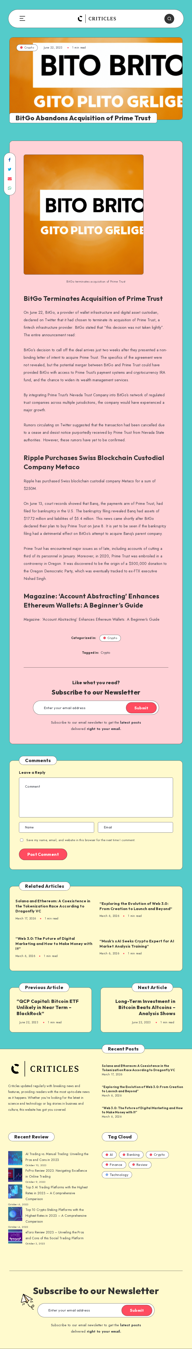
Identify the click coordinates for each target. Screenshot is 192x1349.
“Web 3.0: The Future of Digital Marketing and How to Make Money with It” (53, 943)
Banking (133, 1155)
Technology (119, 1175)
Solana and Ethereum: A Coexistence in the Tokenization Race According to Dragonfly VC (52, 906)
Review (142, 1165)
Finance (116, 1165)
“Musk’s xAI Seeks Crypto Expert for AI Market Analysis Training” (137, 943)
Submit (141, 708)
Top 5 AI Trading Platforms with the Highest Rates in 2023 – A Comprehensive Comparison (57, 1193)
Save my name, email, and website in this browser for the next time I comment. (80, 840)
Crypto (29, 47)
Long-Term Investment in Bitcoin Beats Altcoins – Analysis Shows (145, 1007)
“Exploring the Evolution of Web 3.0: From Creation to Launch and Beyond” (136, 906)
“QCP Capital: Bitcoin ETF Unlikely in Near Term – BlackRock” (48, 1007)
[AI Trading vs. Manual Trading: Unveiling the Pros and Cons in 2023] (15, 1159)
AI (111, 1155)
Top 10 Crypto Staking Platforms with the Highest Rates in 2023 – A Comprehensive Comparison (56, 1215)
